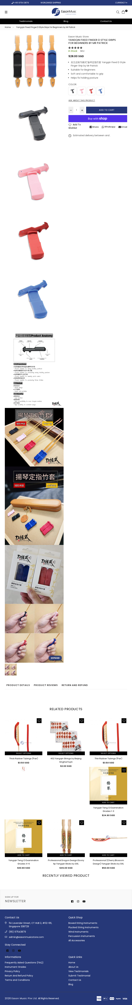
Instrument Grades (15, 967)
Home (8, 27)
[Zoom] (55, 658)
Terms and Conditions (17, 980)
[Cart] (123, 11)
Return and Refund (75, 685)
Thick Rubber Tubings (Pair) (23, 758)
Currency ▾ (121, 2)
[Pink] (82, 91)
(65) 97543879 (17, 931)
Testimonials (26, 21)
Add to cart (108, 802)
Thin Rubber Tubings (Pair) (108, 758)
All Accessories (76, 940)
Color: (72, 84)
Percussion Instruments (81, 936)
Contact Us (106, 21)
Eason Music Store (78, 36)
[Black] (72, 91)
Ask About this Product (82, 100)
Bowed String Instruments (82, 923)
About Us (73, 967)
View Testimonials (78, 971)
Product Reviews (46, 685)
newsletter (15, 899)
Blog (66, 21)
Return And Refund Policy (19, 975)
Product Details (18, 685)
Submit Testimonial (79, 975)
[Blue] (100, 91)
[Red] (91, 91)
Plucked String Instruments (83, 927)
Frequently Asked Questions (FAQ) (24, 962)
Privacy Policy (12, 971)
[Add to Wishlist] (39, 720)
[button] (75, 47)
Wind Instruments (78, 931)
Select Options (23, 753)
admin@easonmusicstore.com (26, 937)
